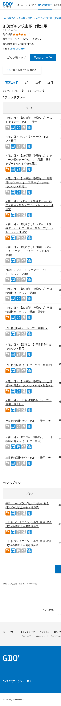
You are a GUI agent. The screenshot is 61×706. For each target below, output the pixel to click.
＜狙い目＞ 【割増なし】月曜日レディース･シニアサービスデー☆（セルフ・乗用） (28, 251)
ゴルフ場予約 (9, 18)
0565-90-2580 (17, 48)
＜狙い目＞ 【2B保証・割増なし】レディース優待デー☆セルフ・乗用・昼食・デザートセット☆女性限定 (29, 159)
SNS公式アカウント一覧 (16, 681)
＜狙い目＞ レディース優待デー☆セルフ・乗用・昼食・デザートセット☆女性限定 (29, 205)
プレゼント (40, 636)
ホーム (20, 5)
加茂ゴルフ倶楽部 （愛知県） (27, 26)
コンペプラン (34, 91)
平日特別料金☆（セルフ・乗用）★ (26, 328)
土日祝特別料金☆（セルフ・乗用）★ (28, 420)
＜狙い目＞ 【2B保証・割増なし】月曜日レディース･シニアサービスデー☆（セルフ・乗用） (28, 182)
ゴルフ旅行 (25, 636)
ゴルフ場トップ (16, 57)
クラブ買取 (44, 632)
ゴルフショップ (27, 632)
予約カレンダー (43, 57)
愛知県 (22, 18)
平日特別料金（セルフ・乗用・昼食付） (29, 365)
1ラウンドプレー (12, 91)
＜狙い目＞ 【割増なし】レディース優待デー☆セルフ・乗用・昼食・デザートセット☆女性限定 (29, 228)
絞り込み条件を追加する (24, 70)
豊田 (30, 18)
